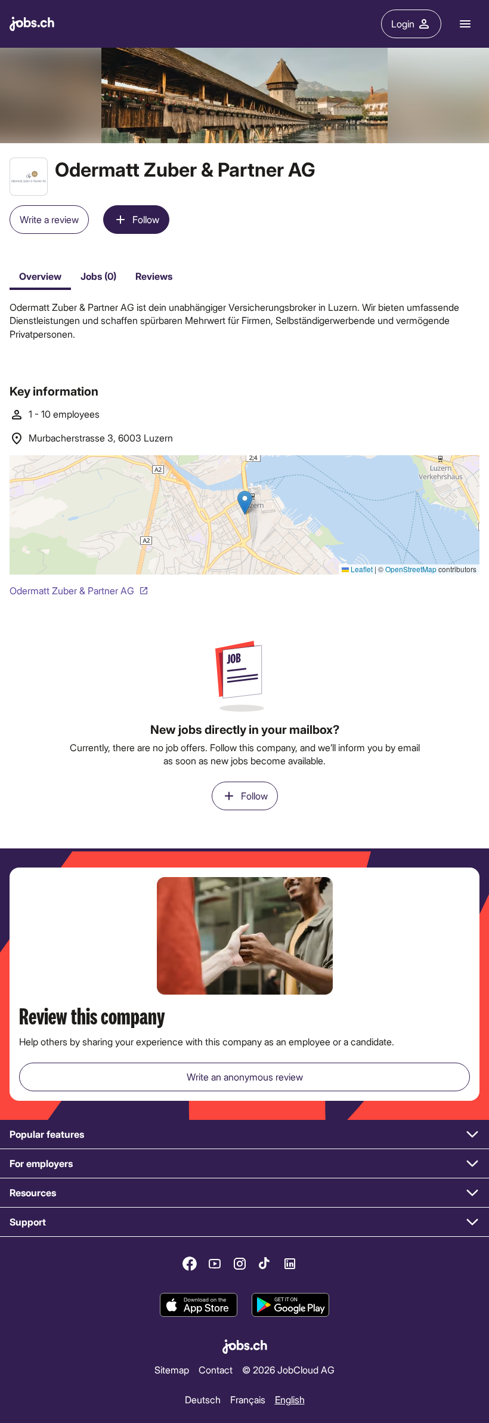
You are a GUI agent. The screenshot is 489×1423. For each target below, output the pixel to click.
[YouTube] (214, 1263)
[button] (244, 1134)
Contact (216, 1369)
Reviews (153, 276)
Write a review (49, 219)
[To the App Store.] (198, 1305)
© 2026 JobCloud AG (288, 1369)
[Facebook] (189, 1263)
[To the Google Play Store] (290, 1305)
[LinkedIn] (290, 1263)
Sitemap (171, 1369)
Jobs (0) (98, 276)
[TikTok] (265, 1263)
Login (402, 23)
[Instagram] (239, 1263)
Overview (40, 276)
